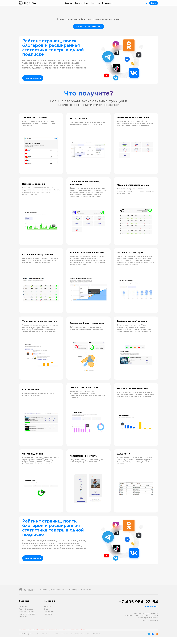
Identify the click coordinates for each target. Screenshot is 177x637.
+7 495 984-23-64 (138, 602)
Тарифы (78, 3)
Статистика (24, 606)
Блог (86, 3)
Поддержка (107, 3)
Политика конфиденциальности (75, 634)
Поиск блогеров (26, 609)
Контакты (95, 3)
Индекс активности (27, 614)
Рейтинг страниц (26, 611)
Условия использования (47, 634)
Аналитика (23, 616)
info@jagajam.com (150, 606)
